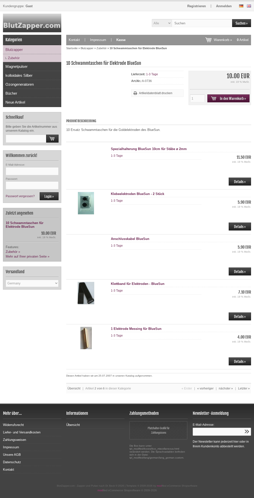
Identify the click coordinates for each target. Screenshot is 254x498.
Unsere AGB (12, 455)
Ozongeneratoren (19, 84)
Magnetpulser (16, 66)
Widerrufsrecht (13, 425)
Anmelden (224, 6)
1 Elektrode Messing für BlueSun (136, 329)
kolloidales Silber (18, 75)
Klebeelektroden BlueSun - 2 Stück (137, 194)
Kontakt (74, 40)
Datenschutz (12, 462)
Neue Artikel (15, 102)
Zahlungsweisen (14, 440)
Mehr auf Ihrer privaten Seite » (27, 256)
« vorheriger (205, 388)
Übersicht (73, 388)
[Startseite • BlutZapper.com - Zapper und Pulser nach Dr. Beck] (32, 23)
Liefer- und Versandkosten (21, 432)
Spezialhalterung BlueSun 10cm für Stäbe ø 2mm (149, 149)
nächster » (226, 388)
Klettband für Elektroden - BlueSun (137, 284)
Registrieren (196, 6)
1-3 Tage (152, 74)
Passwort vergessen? (20, 196)
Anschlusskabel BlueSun (130, 239)
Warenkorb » (231, 40)
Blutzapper (14, 49)
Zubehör (14, 58)
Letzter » (244, 388)
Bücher (11, 93)
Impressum (98, 40)
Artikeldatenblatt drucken (155, 93)
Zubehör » (13, 252)
